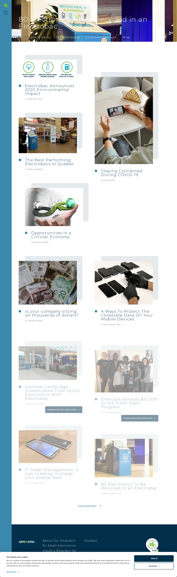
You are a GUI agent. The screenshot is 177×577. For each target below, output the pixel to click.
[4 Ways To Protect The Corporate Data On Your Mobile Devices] (124, 283)
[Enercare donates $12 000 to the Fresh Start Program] (124, 364)
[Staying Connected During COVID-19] (124, 120)
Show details (11, 572)
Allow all (154, 558)
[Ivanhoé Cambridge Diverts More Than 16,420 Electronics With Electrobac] (48, 356)
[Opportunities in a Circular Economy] (54, 207)
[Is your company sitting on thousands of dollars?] (48, 283)
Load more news (87, 506)
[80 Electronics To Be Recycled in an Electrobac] (124, 451)
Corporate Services (101, 37)
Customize (153, 566)
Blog (126, 37)
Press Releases (68, 37)
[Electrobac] (6, 5)
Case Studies (39, 37)
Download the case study (62, 403)
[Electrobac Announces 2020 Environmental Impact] (48, 69)
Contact (91, 540)
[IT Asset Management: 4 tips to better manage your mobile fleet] (48, 439)
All (21, 37)
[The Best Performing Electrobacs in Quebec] (48, 135)
